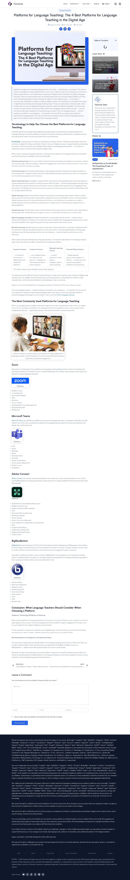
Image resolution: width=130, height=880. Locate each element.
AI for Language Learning (65, 295)
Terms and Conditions (71, 853)
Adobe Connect (17, 478)
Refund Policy (92, 853)
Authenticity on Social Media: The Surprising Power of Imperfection (104, 166)
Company (110, 853)
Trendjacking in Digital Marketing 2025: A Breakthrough (104, 85)
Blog (18, 853)
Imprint (33, 853)
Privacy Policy (50, 853)
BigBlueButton (17, 545)
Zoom (60, 369)
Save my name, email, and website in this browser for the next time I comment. (38, 717)
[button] (79, 4)
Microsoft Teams (17, 420)
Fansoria (18, 3)
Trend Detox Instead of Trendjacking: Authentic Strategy (104, 67)
